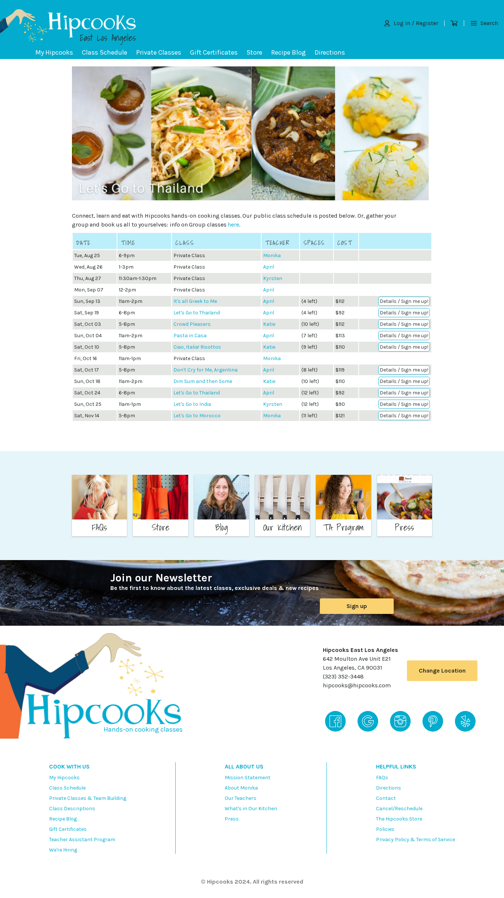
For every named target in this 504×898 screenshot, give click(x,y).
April (268, 267)
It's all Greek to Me (195, 301)
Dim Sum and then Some (202, 381)
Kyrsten (272, 278)
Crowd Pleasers (192, 324)
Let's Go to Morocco (197, 415)
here (233, 224)
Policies (385, 829)
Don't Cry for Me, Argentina (205, 370)
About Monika (241, 788)
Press (232, 819)
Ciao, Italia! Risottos (197, 347)
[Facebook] (335, 721)
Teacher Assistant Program (82, 839)
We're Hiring (63, 850)
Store (254, 52)
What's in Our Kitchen (251, 808)
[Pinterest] (432, 721)
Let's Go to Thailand (196, 313)
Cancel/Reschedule (399, 808)
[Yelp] (465, 721)
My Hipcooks (54, 52)
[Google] (368, 721)
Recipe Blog (288, 52)
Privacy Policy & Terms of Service (415, 839)
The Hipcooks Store (399, 819)
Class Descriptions (72, 808)
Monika (272, 255)
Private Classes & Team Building (87, 798)
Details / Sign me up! (404, 301)
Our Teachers (240, 798)
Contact (386, 798)
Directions (330, 52)
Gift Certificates (214, 52)
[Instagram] (400, 721)
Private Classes (158, 52)
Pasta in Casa (190, 335)
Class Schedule (104, 52)
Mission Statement (247, 777)
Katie (269, 324)
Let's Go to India (192, 404)
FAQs (382, 777)
